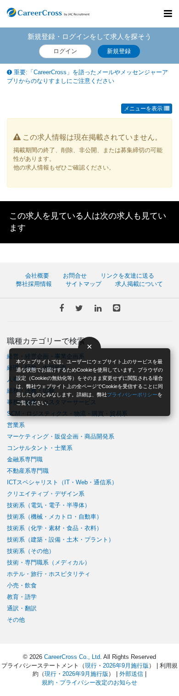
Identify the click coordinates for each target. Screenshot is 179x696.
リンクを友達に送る (127, 275)
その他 (16, 619)
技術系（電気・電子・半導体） (48, 505)
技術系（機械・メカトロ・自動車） (54, 516)
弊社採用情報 (34, 283)
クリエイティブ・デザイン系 (45, 493)
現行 (91, 665)
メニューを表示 (144, 108)
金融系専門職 (25, 459)
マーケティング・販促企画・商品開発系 (60, 436)
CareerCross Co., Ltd (72, 656)
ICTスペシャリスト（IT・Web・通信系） (62, 482)
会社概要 (37, 275)
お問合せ (75, 275)
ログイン (65, 51)
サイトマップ (83, 283)
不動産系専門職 (28, 470)
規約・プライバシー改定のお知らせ (89, 682)
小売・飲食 (22, 585)
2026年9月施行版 (126, 665)
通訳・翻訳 (22, 608)
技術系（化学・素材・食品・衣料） (54, 528)
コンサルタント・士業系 (40, 447)
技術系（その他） (31, 551)
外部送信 (131, 673)
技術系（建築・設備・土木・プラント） (60, 539)
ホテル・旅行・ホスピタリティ (48, 573)
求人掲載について (139, 283)
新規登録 (119, 51)
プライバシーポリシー (132, 394)
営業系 (16, 425)
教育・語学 (22, 596)
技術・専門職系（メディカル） (48, 562)
